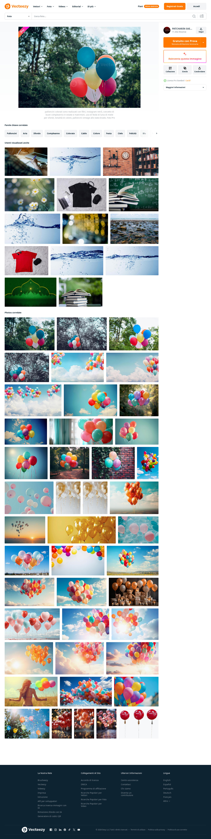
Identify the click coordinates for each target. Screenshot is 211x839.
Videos (62, 6)
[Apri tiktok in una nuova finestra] (69, 830)
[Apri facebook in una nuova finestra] (51, 830)
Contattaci (126, 784)
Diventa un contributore (127, 794)
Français (167, 797)
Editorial (76, 6)
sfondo (37, 133)
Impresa (42, 792)
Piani (140, 6)
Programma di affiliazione (93, 788)
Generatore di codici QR (49, 816)
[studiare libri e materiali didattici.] (134, 194)
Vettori (36, 6)
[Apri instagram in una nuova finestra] (55, 830)
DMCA (84, 784)
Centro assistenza (129, 780)
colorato (70, 133)
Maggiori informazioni (175, 87)
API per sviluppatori (47, 801)
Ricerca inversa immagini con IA (52, 806)
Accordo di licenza (90, 780)
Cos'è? (188, 80)
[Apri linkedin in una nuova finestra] (60, 830)
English (167, 780)
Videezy (41, 788)
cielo (120, 133)
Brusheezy (43, 780)
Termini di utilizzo (138, 829)
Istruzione (43, 797)
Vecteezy (42, 784)
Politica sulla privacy (156, 829)
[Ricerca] (194, 16)
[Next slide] (154, 133)
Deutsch (167, 792)
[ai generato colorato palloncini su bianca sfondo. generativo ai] (77, 560)
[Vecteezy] (16, 6)
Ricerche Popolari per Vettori (91, 794)
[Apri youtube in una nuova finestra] (79, 830)
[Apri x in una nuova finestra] (74, 830)
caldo (84, 133)
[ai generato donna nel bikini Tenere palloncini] (31, 691)
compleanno (53, 133)
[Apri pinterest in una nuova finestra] (65, 830)
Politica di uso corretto (177, 829)
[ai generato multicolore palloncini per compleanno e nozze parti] (90, 400)
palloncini (12, 133)
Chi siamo (126, 788)
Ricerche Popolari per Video (91, 804)
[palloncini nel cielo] (85, 624)
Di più (90, 6)
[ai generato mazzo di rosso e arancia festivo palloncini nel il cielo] (134, 498)
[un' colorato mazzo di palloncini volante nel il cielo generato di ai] (86, 691)
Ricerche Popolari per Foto (93, 799)
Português (168, 788)
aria (25, 133)
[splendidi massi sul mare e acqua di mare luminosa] (134, 229)
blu (144, 133)
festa (109, 133)
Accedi (196, 6)
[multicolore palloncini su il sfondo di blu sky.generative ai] (27, 560)
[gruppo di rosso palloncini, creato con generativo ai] (62, 724)
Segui (201, 32)
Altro (165, 801)
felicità (132, 133)
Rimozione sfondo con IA (50, 812)
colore (96, 133)
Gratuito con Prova (185, 42)
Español (167, 784)
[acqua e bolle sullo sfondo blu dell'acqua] (75, 161)
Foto (49, 6)
